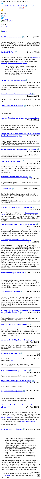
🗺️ (26, 6)
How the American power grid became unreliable (20, 118)
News (15, 6)
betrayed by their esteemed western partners (14, 63)
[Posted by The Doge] (24, 37)
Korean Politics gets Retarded (12, 272)
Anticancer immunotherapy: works (14, 177)
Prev (5, 475)
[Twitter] (29, 6)
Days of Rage (6, 189)
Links (4, 16)
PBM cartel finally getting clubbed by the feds (18, 149)
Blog (11, 6)
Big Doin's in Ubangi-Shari (11, 391)
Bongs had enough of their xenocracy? (16, 94)
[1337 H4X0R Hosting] (4, 31)
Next (8, 475)
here (12, 360)
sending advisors (6, 417)
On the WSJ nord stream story (13, 80)
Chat (11, 21)
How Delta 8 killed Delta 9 (11, 161)
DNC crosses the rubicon (10, 292)
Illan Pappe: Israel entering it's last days (16, 207)
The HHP (4, 26)
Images (3, 6)
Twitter (6, 19)
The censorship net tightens (11, 429)
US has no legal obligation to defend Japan (17, 340)
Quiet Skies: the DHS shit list (12, 106)
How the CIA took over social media (15, 324)
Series (23, 6)
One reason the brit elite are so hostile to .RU (18, 224)
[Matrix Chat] (33, 6)
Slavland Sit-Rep (7, 52)
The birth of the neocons (10, 353)
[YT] (31, 6)
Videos (7, 6)
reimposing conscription (27, 421)
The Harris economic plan (11, 37)
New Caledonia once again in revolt (15, 370)
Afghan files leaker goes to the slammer (16, 381)
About (19, 6)
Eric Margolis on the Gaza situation (15, 240)
